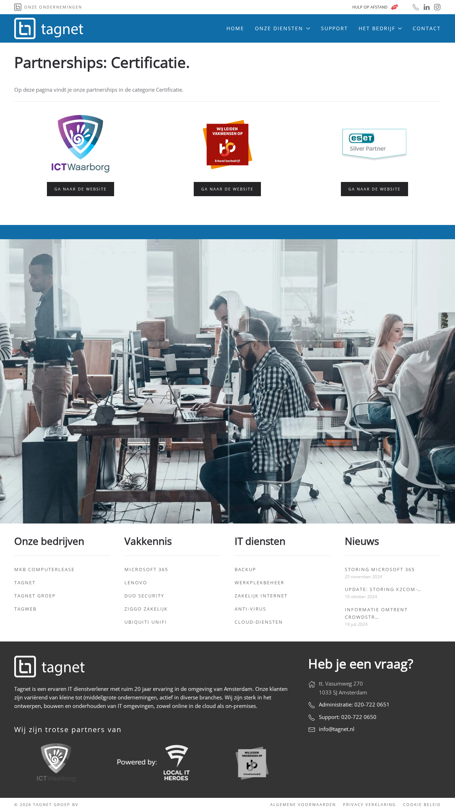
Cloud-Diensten (259, 622)
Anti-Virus (250, 609)
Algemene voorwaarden (303, 804)
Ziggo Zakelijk (146, 609)
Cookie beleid (422, 804)
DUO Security (144, 595)
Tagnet (25, 582)
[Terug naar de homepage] (49, 28)
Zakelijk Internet (261, 595)
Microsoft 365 (146, 569)
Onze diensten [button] (279, 28)
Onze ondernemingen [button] (53, 7)
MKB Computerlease (44, 569)
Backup (245, 569)
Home (235, 28)
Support (334, 28)
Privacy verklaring (369, 804)
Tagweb (25, 609)
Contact (427, 28)
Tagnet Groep (35, 595)
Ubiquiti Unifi (145, 622)
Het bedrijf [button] (377, 28)
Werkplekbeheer (259, 582)
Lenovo (135, 582)
